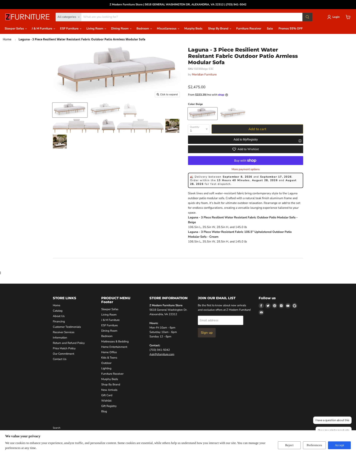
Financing (59, 321)
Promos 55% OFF (290, 29)
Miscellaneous (167, 29)
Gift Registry (109, 406)
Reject (289, 445)
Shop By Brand (218, 29)
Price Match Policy (64, 348)
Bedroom (143, 29)
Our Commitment (63, 354)
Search (56, 428)
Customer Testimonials (67, 327)
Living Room (95, 29)
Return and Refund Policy (69, 343)
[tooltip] (300, 141)
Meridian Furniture (204, 74)
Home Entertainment (114, 347)
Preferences (314, 445)
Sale (270, 29)
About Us (59, 316)
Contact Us (59, 359)
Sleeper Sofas (15, 29)
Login (336, 17)
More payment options (246, 169)
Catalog (57, 311)
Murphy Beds (193, 29)
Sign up (207, 332)
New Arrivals (109, 390)
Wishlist (106, 400)
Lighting (106, 368)
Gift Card (106, 395)
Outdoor (106, 363)
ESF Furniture (69, 29)
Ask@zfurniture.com (161, 354)
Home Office (109, 352)
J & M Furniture (42, 29)
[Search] (307, 17)
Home (7, 39)
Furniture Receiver (248, 29)
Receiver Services (63, 332)
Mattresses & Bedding (115, 341)
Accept (339, 445)
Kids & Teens (109, 357)
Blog (104, 411)
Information (60, 337)
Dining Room (120, 29)
